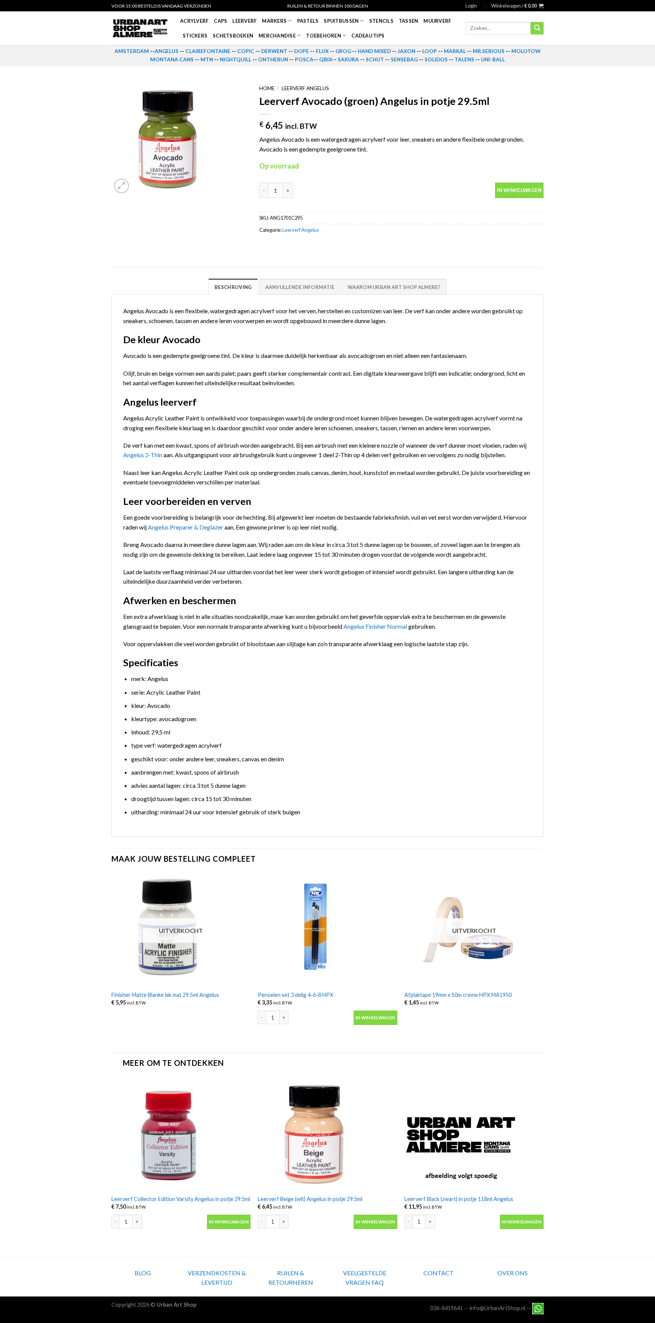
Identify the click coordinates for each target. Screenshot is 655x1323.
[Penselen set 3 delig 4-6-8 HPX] (327, 929)
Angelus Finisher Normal (375, 626)
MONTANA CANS (172, 59)
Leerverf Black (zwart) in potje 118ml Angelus (458, 1199)
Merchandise (277, 36)
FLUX (322, 51)
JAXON (406, 51)
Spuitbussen (341, 21)
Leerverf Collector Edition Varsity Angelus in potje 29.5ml (180, 1199)
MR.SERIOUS (489, 51)
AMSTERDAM (131, 51)
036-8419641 (446, 1308)
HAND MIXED (374, 51)
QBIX (325, 59)
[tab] (233, 287)
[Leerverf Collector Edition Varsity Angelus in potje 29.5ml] (181, 1133)
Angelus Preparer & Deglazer (185, 527)
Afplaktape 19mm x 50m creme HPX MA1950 (458, 995)
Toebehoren (323, 36)
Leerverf (244, 21)
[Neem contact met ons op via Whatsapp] (538, 1308)
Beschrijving (233, 287)
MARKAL (455, 51)
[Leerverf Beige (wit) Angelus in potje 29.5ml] (327, 1133)
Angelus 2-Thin (142, 454)
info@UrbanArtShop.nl (497, 1308)
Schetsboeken (233, 36)
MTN (207, 59)
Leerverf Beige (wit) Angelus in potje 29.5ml (310, 1199)
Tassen (408, 21)
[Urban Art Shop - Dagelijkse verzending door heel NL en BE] (140, 28)
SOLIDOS (436, 59)
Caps (220, 21)
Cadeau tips (367, 36)
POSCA (304, 59)
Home (266, 88)
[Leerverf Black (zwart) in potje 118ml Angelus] (474, 1133)
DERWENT (274, 51)
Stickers (195, 36)
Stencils (381, 21)
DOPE (301, 51)
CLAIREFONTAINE (207, 51)
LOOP (429, 51)
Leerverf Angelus (305, 88)
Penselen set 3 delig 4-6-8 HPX (295, 995)
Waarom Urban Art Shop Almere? (394, 287)
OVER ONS (512, 1272)
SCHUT (375, 59)
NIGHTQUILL (235, 59)
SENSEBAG (404, 59)
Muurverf (437, 21)
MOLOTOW (526, 51)
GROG (343, 51)
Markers (274, 21)
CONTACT (438, 1272)
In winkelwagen (519, 190)
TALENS (464, 59)
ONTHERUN (273, 59)
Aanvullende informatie (300, 287)
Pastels (308, 21)
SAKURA (348, 59)
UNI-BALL (493, 59)
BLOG (143, 1272)
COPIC (245, 51)
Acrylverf (194, 21)
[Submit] (537, 28)
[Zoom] (121, 186)
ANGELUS (167, 51)
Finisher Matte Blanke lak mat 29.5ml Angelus (165, 995)
